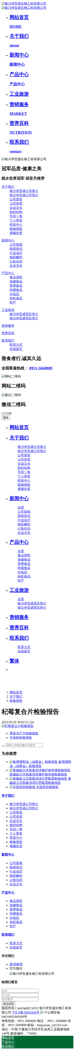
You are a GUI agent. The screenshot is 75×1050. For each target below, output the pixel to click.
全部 (21, 507)
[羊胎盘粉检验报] (23, 787)
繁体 (5, 417)
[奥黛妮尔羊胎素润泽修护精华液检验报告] (40, 770)
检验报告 (16, 700)
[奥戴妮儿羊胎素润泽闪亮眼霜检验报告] (39, 778)
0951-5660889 (40, 368)
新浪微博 (16, 964)
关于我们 (16, 696)
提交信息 (8, 1003)
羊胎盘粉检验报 (47, 787)
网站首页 (19, 427)
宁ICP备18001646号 (25, 1012)
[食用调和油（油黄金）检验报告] (34, 761)
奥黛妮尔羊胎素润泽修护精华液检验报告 (38, 774)
